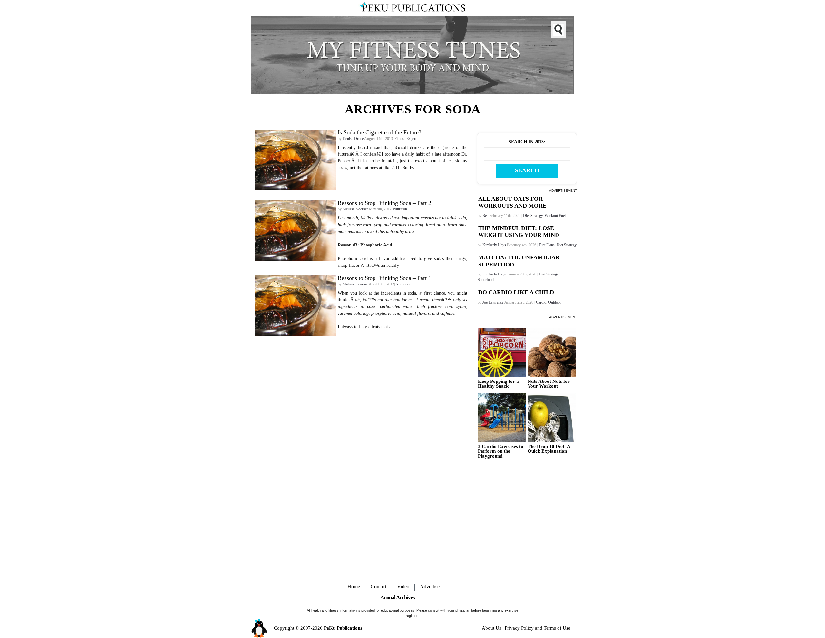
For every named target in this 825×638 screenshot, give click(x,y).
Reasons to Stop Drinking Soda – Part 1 (384, 278)
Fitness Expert (405, 138)
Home (353, 586)
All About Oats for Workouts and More (512, 202)
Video (403, 586)
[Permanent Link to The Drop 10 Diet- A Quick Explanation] (552, 417)
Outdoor (554, 302)
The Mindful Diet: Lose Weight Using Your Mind (518, 231)
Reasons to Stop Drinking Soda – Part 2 (384, 203)
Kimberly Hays (494, 245)
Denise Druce (353, 138)
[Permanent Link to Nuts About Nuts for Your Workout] (552, 352)
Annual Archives (397, 597)
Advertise (430, 586)
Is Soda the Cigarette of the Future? (379, 132)
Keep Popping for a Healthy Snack (498, 384)
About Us (491, 628)
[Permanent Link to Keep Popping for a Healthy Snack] (502, 352)
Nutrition (400, 209)
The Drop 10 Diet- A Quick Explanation (549, 449)
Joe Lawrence (492, 302)
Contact (378, 586)
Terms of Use (557, 628)
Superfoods (486, 279)
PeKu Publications (343, 628)
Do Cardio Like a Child (516, 292)
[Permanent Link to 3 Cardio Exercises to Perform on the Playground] (502, 417)
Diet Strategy (533, 215)
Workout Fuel (555, 215)
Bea (485, 215)
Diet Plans (547, 245)
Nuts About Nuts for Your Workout (549, 384)
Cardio (541, 302)
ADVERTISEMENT (563, 190)
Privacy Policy (519, 628)
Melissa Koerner (355, 209)
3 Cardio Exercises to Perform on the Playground (500, 451)
